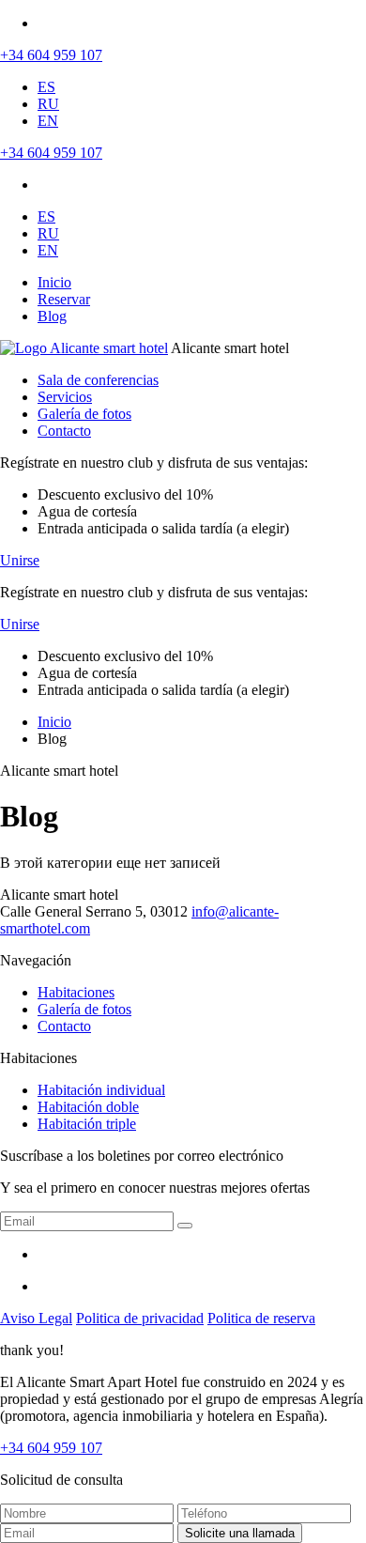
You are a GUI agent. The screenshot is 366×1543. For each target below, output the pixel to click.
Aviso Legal (36, 1318)
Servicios (65, 397)
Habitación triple (87, 1124)
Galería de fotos (84, 414)
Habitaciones (76, 992)
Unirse (19, 560)
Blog (52, 316)
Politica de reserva (261, 1318)
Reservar (64, 299)
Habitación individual (101, 1090)
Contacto (64, 431)
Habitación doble (88, 1107)
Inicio (54, 282)
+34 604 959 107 (51, 55)
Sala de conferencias (98, 380)
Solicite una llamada (240, 1533)
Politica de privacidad (140, 1318)
